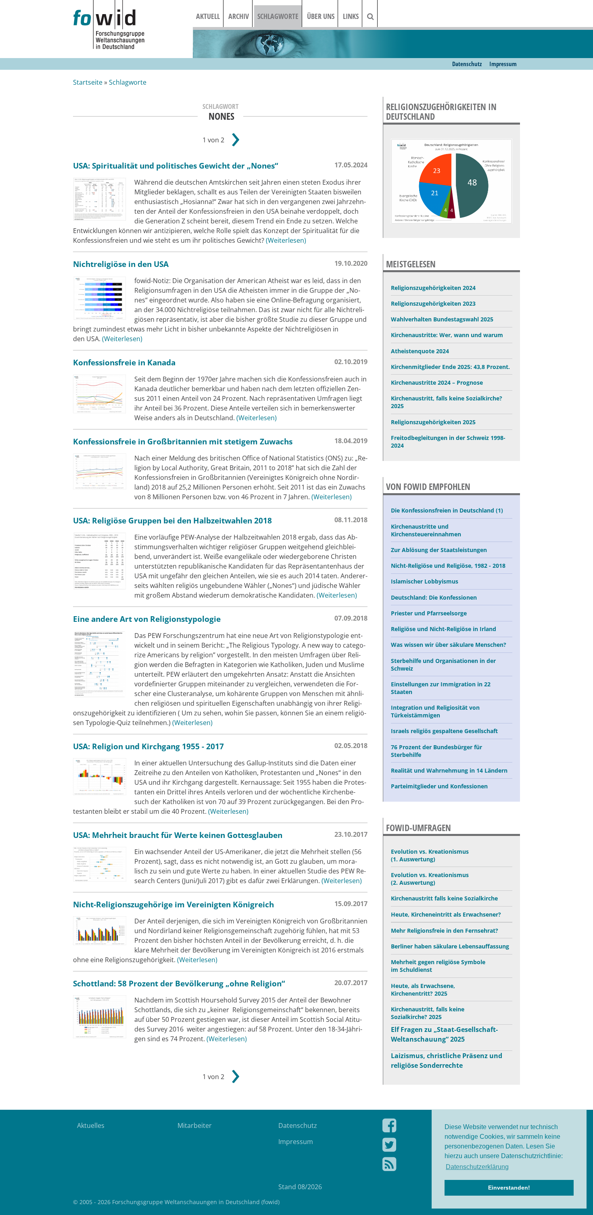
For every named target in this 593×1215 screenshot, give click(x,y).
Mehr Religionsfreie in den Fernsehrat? (444, 930)
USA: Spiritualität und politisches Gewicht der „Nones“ (175, 165)
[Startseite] (133, 25)
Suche (376, 16)
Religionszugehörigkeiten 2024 (433, 288)
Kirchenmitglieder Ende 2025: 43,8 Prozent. (450, 367)
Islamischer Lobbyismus (424, 581)
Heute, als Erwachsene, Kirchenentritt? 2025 (423, 989)
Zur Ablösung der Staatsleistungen (439, 550)
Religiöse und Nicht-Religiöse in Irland (443, 629)
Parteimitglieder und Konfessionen (439, 786)
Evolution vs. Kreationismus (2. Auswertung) (430, 878)
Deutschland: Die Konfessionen (434, 597)
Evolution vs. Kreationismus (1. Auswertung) (430, 855)
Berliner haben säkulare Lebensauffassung (450, 946)
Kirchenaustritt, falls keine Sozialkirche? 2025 (446, 402)
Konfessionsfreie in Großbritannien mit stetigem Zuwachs (182, 441)
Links (351, 16)
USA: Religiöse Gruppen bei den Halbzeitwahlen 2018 (172, 520)
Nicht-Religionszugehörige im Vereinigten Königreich (173, 904)
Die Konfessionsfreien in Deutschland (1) (447, 510)
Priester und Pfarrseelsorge (429, 613)
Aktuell (208, 16)
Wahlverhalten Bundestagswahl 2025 (442, 319)
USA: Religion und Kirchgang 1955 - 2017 (148, 746)
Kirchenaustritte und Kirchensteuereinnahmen (426, 530)
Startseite (87, 82)
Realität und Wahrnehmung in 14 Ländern (449, 770)
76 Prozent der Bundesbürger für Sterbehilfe (436, 751)
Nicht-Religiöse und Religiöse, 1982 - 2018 (448, 565)
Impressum (503, 64)
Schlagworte (278, 16)
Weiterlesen (286, 240)
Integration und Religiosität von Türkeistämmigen (435, 711)
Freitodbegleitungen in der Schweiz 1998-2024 (448, 441)
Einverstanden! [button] (509, 1187)
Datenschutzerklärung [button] (477, 1166)
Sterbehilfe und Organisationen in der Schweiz (443, 664)
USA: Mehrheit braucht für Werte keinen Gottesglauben (177, 834)
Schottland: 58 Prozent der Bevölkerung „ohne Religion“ (179, 983)
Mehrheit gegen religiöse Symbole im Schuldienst (438, 965)
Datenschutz (467, 64)
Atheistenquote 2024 (420, 351)
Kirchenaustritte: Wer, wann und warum (447, 335)
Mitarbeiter (194, 1125)
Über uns (320, 16)
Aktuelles (90, 1125)
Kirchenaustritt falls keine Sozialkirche (444, 898)
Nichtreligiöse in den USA (121, 263)
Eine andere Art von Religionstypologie (147, 618)
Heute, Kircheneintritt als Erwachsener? (446, 914)
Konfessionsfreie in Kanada (124, 362)
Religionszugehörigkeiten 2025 (433, 422)
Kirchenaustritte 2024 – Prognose (437, 382)
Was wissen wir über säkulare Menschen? (448, 644)
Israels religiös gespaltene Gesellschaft (444, 731)
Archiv (238, 16)
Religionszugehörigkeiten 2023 (433, 303)
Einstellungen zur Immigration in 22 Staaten (441, 688)
